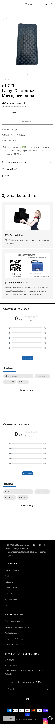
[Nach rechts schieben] (33, 75)
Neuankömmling (12, 570)
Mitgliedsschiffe (11, 599)
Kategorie (9, 582)
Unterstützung (11, 588)
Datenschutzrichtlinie (14, 644)
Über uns (9, 593)
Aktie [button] (7, 176)
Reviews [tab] (9, 368)
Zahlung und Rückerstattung (17, 627)
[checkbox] (23, 382)
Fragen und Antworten (14, 639)
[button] (3, 4)
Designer (8, 576)
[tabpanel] (27, 396)
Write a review (27, 358)
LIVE (7, 605)
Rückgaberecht (11, 633)
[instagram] (45, 721)
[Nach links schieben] (22, 75)
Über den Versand (12, 621)
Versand (4, 106)
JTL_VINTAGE (24, 719)
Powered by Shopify (33, 719)
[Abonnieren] (47, 689)
